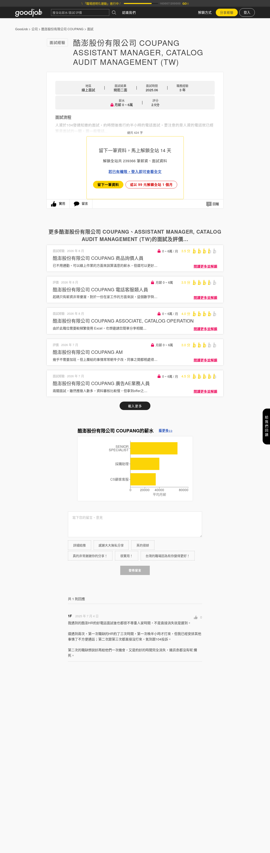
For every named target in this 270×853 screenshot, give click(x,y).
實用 (62, 203)
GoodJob (21, 29)
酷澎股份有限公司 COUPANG (62, 29)
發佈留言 (135, 570)
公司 (34, 29)
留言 (85, 203)
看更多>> (166, 430)
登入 (247, 12)
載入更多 (135, 406)
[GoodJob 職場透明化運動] (33, 12)
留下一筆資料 (108, 184)
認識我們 (129, 12)
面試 (90, 29)
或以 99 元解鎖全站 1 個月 (151, 184)
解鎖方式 (205, 12)
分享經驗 (227, 12)
